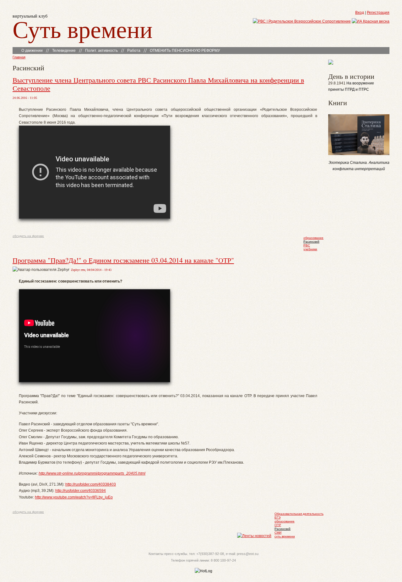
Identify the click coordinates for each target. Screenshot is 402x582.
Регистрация (378, 12)
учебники (310, 249)
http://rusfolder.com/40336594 (80, 490)
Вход (359, 12)
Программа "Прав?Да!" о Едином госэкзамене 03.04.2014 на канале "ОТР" (123, 260)
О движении (32, 50)
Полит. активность (101, 50)
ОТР (277, 525)
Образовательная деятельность (298, 513)
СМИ (277, 532)
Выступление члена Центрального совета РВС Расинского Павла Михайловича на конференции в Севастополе (158, 84)
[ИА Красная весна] (370, 21)
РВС (306, 245)
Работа (133, 50)
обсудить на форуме (28, 236)
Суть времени (83, 29)
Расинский (311, 241)
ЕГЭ (277, 517)
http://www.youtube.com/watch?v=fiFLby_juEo (74, 497)
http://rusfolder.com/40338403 (90, 484)
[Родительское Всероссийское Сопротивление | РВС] (302, 21)
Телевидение (64, 50)
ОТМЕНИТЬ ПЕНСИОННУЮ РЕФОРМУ (185, 50)
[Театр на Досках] (330, 63)
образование (313, 238)
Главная (19, 57)
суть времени (284, 536)
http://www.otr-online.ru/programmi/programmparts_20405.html (92, 473)
